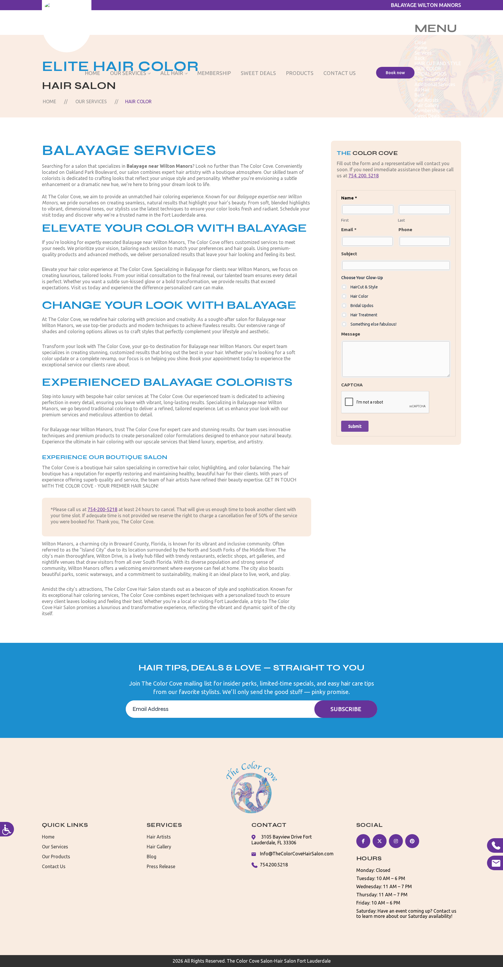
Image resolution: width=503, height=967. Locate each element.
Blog (151, 856)
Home (92, 73)
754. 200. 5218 (363, 175)
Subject (349, 253)
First (345, 220)
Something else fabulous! (373, 324)
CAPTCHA (352, 384)
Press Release (161, 866)
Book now (395, 72)
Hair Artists (427, 100)
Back (420, 58)
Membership (214, 73)
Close (420, 42)
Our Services (128, 73)
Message (350, 333)
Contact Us (339, 73)
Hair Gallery (427, 105)
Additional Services (435, 84)
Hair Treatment (431, 79)
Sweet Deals (258, 73)
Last (401, 220)
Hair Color (359, 296)
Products (300, 73)
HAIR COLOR (428, 68)
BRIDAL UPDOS (431, 73)
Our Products (56, 856)
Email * (349, 229)
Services (423, 53)
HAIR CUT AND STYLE (438, 63)
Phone (405, 229)
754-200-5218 (102, 509)
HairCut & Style (364, 287)
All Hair (171, 73)
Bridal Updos (361, 305)
